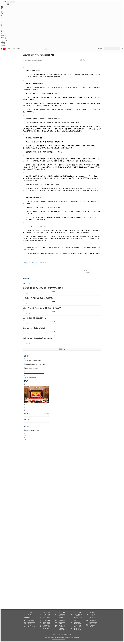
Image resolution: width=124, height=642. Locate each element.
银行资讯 (60, 615)
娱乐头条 (29, 622)
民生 (90, 626)
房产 (44, 612)
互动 (79, 612)
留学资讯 (60, 629)
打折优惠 (44, 615)
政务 (28, 615)
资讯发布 (60, 620)
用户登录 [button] (3, 42)
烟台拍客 (79, 626)
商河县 (18, 48)
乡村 (50, 620)
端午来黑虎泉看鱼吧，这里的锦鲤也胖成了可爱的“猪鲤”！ (43, 288)
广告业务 (70, 634)
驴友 (48, 620)
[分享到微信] (89, 60)
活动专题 (63, 617)
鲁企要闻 (60, 625)
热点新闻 (60, 626)
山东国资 (63, 625)
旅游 (2, 11)
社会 (34, 614)
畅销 (28, 625)
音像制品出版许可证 (75, 637)
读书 (25, 625)
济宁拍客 (79, 625)
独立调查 (31, 615)
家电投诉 (48, 623)
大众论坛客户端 (4, 40)
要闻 (8, 3)
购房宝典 (48, 615)
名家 (32, 626)
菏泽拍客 (79, 623)
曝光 (46, 625)
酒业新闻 (60, 617)
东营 (1, 31)
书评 (34, 625)
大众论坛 (3, 45)
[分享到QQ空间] (95, 60)
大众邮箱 (3, 43)
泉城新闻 (13, 48)
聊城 (1, 24)
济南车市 (48, 626)
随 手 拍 (75, 622)
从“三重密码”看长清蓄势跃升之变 (35, 318)
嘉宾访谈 (44, 628)
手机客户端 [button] (3, 37)
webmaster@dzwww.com (60, 637)
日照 (1, 25)
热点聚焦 (29, 620)
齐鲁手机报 (95, 622)
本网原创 (44, 623)
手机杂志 (91, 623)
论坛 (75, 612)
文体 (36, 614)
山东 (2, 6)
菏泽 (1, 30)
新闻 (31, 612)
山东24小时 (3, 39)
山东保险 (63, 615)
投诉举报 (75, 628)
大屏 (95, 623)
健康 (56, 622)
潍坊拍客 (75, 626)
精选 (30, 617)
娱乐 (2, 8)
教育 (56, 626)
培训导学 (63, 626)
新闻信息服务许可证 (68, 637)
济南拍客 (75, 623)
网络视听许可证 (62, 639)
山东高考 (63, 628)
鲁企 (56, 625)
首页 (9, 48)
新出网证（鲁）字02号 (56, 639)
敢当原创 (91, 625)
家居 (48, 612)
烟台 (1, 20)
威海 (81, 615)
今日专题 (91, 620)
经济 (32, 614)
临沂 (1, 29)
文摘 (30, 625)
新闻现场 (48, 628)
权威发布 (91, 622)
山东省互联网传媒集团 (61, 634)
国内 (25, 617)
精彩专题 (60, 623)
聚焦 (44, 625)
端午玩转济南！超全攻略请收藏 (34, 328)
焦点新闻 (60, 614)
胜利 (75, 620)
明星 (32, 622)
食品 (56, 620)
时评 (8, 4)
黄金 (34, 620)
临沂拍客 (75, 625)
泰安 (1, 33)
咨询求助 (79, 628)
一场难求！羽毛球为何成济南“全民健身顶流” (38, 298)
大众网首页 (3, 1)
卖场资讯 (48, 622)
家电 (40, 622)
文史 (25, 623)
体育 (2, 7)
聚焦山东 (60, 628)
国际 (26, 617)
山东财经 (63, 614)
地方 (71, 614)
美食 (46, 620)
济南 (1, 15)
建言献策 (75, 629)
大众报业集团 (54, 634)
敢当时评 (87, 625)
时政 (94, 626)
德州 (1, 28)
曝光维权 (48, 614)
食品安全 (63, 620)
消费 (40, 625)
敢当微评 (94, 625)
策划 (94, 612)
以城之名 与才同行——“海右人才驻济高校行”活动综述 (42, 308)
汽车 (40, 626)
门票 (44, 620)
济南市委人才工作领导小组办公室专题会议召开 (39, 338)
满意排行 (79, 629)
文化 (28, 623)
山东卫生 (60, 622)
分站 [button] (2, 13)
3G (93, 623)
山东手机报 (3, 35)
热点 (34, 623)
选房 (2, 12)
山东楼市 (44, 614)
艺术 (32, 623)
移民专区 (63, 629)
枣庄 (1, 17)
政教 (30, 614)
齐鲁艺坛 (29, 626)
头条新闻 (44, 617)
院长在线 (63, 622)
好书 (32, 625)
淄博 (1, 34)
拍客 (71, 622)
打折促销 (48, 617)
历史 (30, 623)
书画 (25, 626)
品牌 (48, 625)
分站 (91, 612)
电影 (34, 622)
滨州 (1, 26)
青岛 (1, 16)
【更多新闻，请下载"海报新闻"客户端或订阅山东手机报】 (35, 262)
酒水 (64, 612)
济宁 (1, 22)
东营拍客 (78, 622)
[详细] (53, 291)
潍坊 (1, 21)
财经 (60, 612)
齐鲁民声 (71, 628)
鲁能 (32, 620)
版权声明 (67, 634)
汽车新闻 (44, 626)
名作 (34, 626)
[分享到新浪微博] (92, 60)
